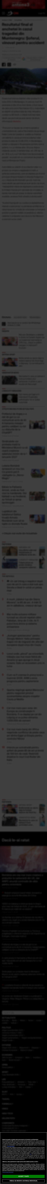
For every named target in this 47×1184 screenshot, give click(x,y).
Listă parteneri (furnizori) (7, 1172)
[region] (23, 1158)
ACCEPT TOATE (23, 1176)
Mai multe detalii (10, 1146)
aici (30, 1153)
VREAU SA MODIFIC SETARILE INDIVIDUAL (23, 1181)
